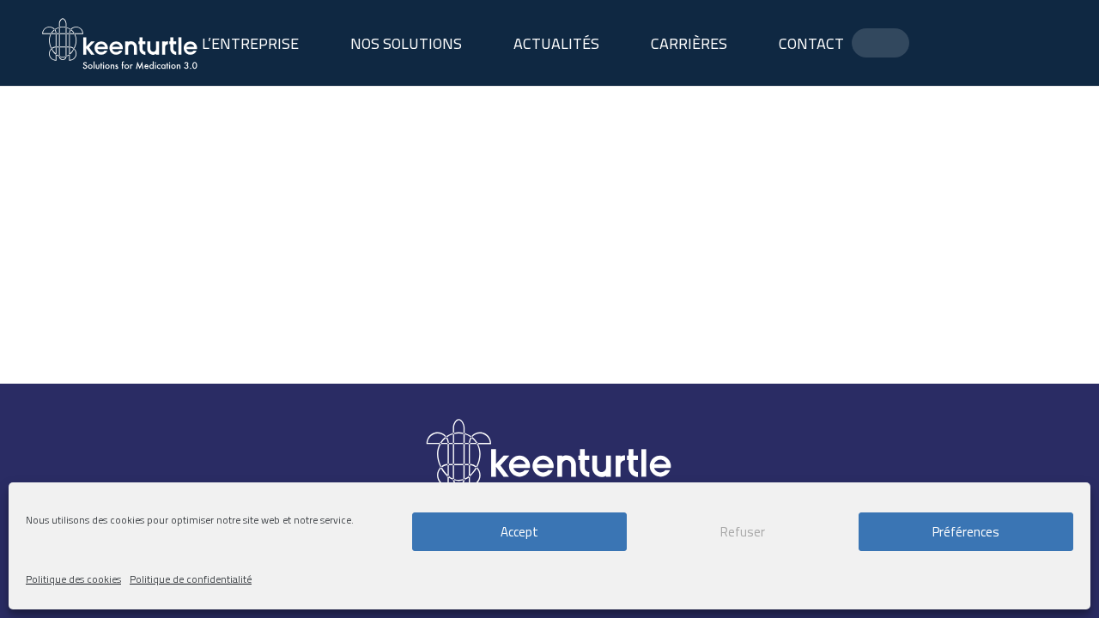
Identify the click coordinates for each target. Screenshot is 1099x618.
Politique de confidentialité (191, 579)
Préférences (965, 532)
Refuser (742, 532)
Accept (519, 532)
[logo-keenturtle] (120, 43)
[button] (476, 42)
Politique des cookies (73, 579)
